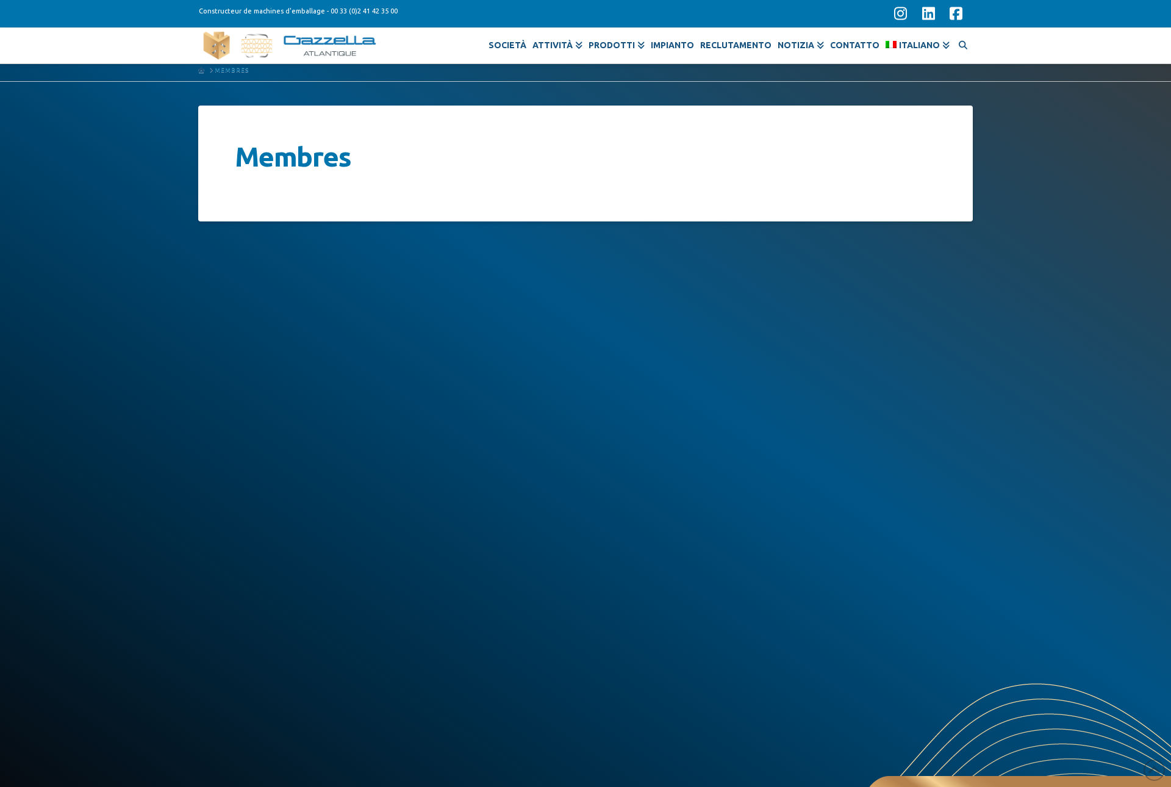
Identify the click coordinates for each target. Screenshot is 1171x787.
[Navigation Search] (963, 43)
